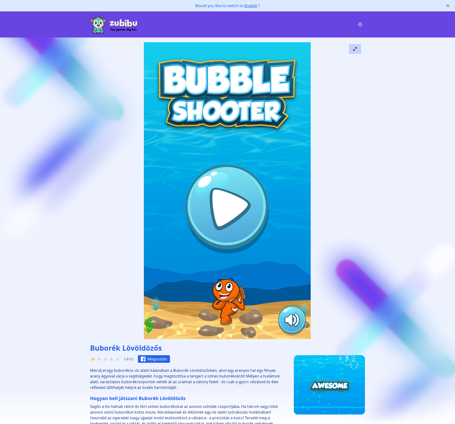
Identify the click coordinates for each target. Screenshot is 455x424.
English (250, 5)
